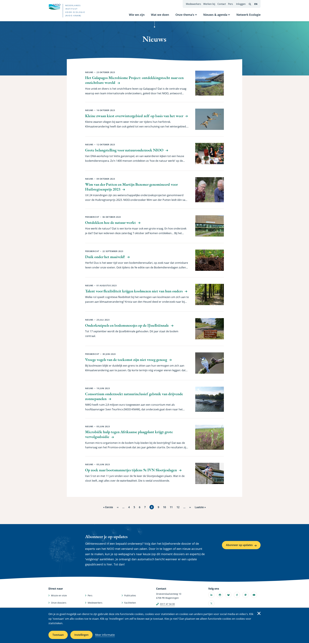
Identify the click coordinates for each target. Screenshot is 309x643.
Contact (221, 3)
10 (164, 507)
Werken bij (209, 3)
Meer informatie (105, 635)
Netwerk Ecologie (248, 15)
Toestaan (58, 635)
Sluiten (258, 613)
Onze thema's (184, 15)
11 (171, 507)
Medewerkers (193, 3)
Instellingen (81, 635)
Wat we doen (160, 15)
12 (178, 507)
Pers (230, 3)
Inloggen (241, 3)
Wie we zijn (137, 15)
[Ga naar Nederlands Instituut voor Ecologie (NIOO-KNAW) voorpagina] (54, 7)
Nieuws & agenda (215, 15)
